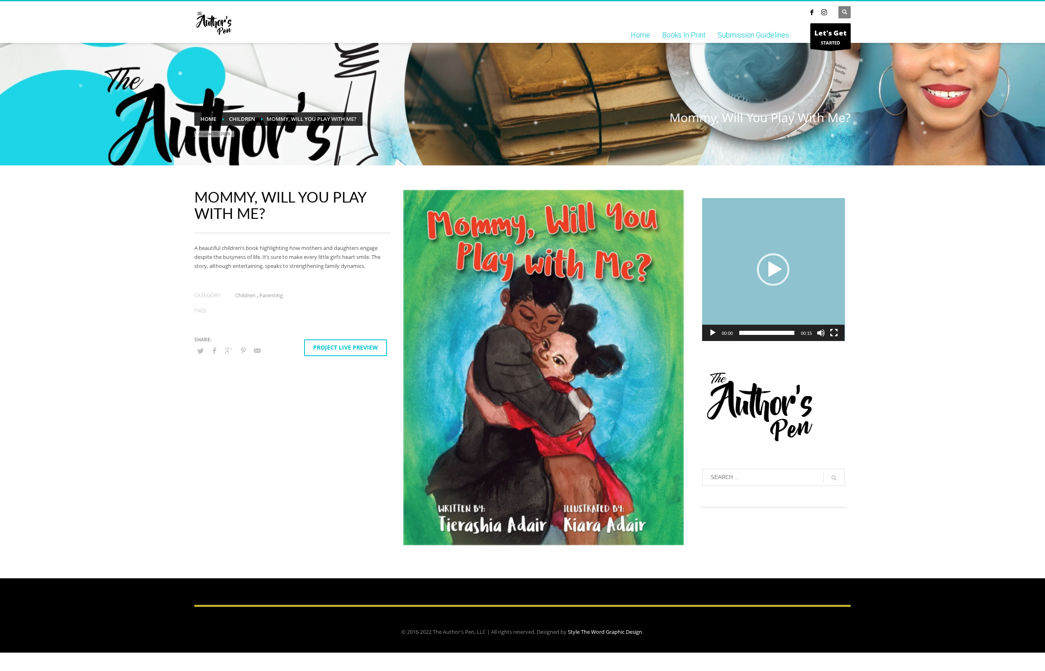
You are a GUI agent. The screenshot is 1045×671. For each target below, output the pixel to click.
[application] (773, 269)
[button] (773, 269)
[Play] (713, 333)
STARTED (830, 37)
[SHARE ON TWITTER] (200, 351)
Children (245, 295)
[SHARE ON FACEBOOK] (215, 350)
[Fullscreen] (834, 333)
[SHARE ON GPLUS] (229, 350)
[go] (834, 477)
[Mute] (821, 333)
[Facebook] (812, 12)
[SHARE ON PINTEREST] (243, 350)
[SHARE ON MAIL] (257, 350)
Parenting (271, 295)
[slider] (767, 333)
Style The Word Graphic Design (605, 631)
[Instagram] (824, 12)
